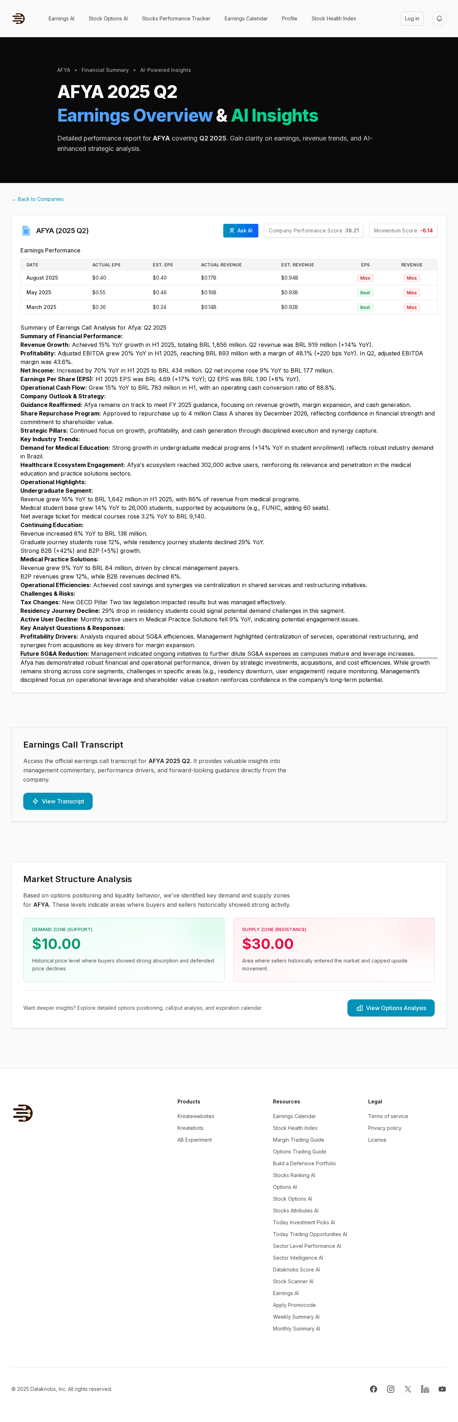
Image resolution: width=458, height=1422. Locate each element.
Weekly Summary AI (296, 1317)
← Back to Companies (37, 199)
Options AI (285, 1187)
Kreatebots (190, 1128)
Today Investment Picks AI (304, 1222)
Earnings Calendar (246, 18)
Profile (289, 18)
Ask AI (245, 230)
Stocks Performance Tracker (176, 18)
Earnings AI (61, 18)
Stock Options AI (108, 18)
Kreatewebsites (195, 1116)
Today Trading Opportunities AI (310, 1234)
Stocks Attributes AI (295, 1210)
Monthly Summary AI (296, 1328)
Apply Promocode (294, 1305)
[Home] (18, 18)
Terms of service (388, 1116)
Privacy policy (384, 1128)
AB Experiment (194, 1140)
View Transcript (63, 801)
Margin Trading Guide (298, 1140)
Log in (412, 18)
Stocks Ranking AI (294, 1175)
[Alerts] (439, 18)
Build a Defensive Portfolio (304, 1163)
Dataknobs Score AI (296, 1269)
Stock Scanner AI (293, 1281)
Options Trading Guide (299, 1151)
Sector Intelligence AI (298, 1258)
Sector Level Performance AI (307, 1246)
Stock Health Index (334, 18)
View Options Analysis (396, 1008)
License (377, 1140)
